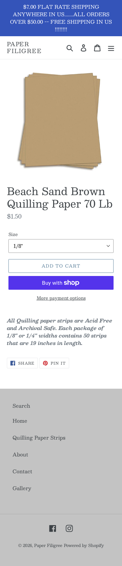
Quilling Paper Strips (39, 437)
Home (20, 420)
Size (13, 234)
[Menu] (111, 48)
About (20, 454)
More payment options (61, 298)
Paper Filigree (24, 47)
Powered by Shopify (84, 545)
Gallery (22, 488)
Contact (22, 471)
